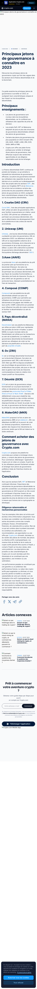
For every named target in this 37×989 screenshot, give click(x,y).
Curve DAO (6, 208)
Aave (13, 262)
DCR (3, 384)
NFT (23, 482)
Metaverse (29, 186)
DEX (31, 252)
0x (3, 356)
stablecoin (24, 420)
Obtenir (31, 3)
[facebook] (4, 601)
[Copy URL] (20, 601)
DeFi (28, 184)
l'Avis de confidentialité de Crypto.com (14, 713)
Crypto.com (6, 453)
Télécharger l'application (20, 724)
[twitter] (9, 601)
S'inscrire (27, 8)
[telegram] (14, 601)
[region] (18, 975)
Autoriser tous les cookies (18, 978)
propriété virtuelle (14, 346)
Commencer (28, 706)
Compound (6, 293)
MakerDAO (5, 418)
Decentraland (6, 325)
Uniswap (5, 234)
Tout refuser (19, 983)
